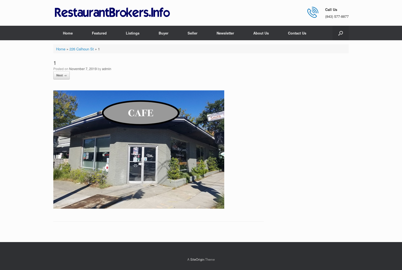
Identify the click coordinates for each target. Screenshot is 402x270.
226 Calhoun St (81, 48)
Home (68, 33)
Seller (192, 33)
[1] (138, 207)
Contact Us (297, 33)
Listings (132, 33)
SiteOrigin (197, 259)
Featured (99, 33)
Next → (61, 75)
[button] (341, 33)
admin (106, 68)
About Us (261, 33)
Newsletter (225, 33)
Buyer (163, 33)
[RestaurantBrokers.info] (112, 13)
